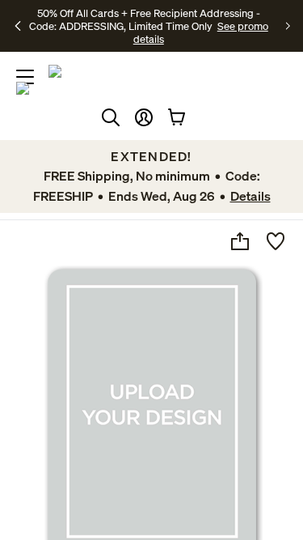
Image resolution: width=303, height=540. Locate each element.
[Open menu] (25, 77)
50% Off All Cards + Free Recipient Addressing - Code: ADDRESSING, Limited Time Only (144, 19)
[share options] (240, 241)
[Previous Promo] (18, 26)
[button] (144, 117)
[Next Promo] (288, 26)
